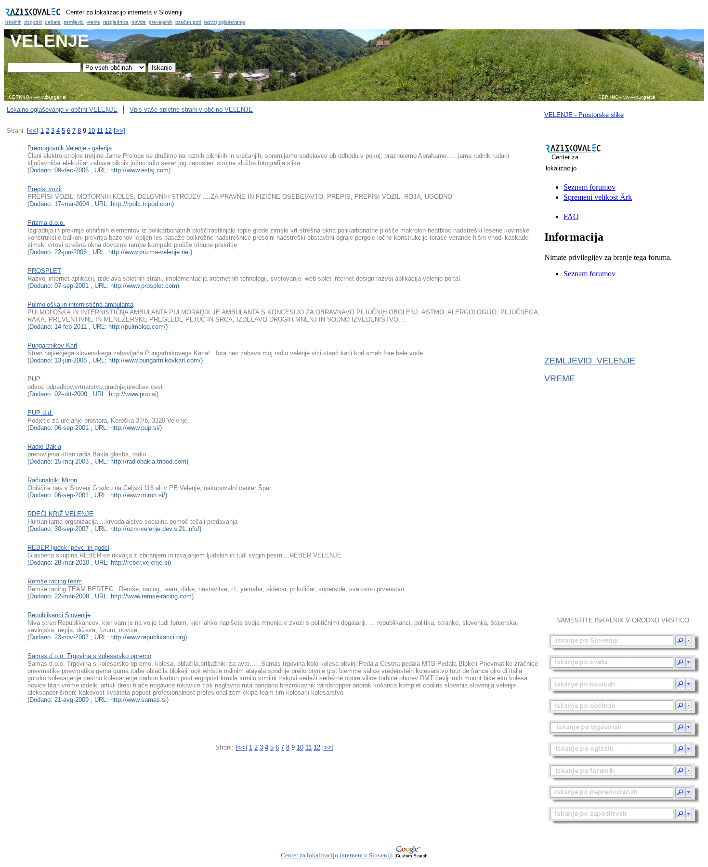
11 (100, 130)
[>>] (119, 130)
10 (91, 130)
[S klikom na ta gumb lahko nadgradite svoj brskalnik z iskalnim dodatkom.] (624, 642)
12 (108, 130)
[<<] (33, 130)
